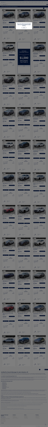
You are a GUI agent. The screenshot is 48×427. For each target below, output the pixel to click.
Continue (24, 27)
